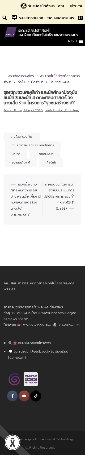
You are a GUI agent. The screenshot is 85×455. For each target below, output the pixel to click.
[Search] (4, 18)
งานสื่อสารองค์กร (21, 76)
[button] (72, 41)
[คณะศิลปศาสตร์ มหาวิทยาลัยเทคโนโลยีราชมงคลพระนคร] (42, 31)
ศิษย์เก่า (51, 162)
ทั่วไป (21, 82)
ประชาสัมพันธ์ (59, 82)
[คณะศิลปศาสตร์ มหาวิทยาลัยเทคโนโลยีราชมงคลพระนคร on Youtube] (24, 396)
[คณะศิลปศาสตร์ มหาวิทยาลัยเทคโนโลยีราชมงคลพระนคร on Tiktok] (35, 396)
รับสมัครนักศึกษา (41, 6)
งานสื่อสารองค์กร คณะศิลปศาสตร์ (33, 145)
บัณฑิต (16, 154)
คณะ (61, 6)
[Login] (80, 18)
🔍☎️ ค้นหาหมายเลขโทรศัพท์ (29, 343)
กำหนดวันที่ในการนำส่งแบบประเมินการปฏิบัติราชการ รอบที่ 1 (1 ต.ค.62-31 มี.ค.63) (59, 196)
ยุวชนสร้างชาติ (21, 162)
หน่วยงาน (75, 6)
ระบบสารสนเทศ (31, 18)
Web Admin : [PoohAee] (62, 110)
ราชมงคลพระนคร (60, 18)
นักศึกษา (37, 82)
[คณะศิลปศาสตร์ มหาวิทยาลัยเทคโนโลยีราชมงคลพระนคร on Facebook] (12, 396)
